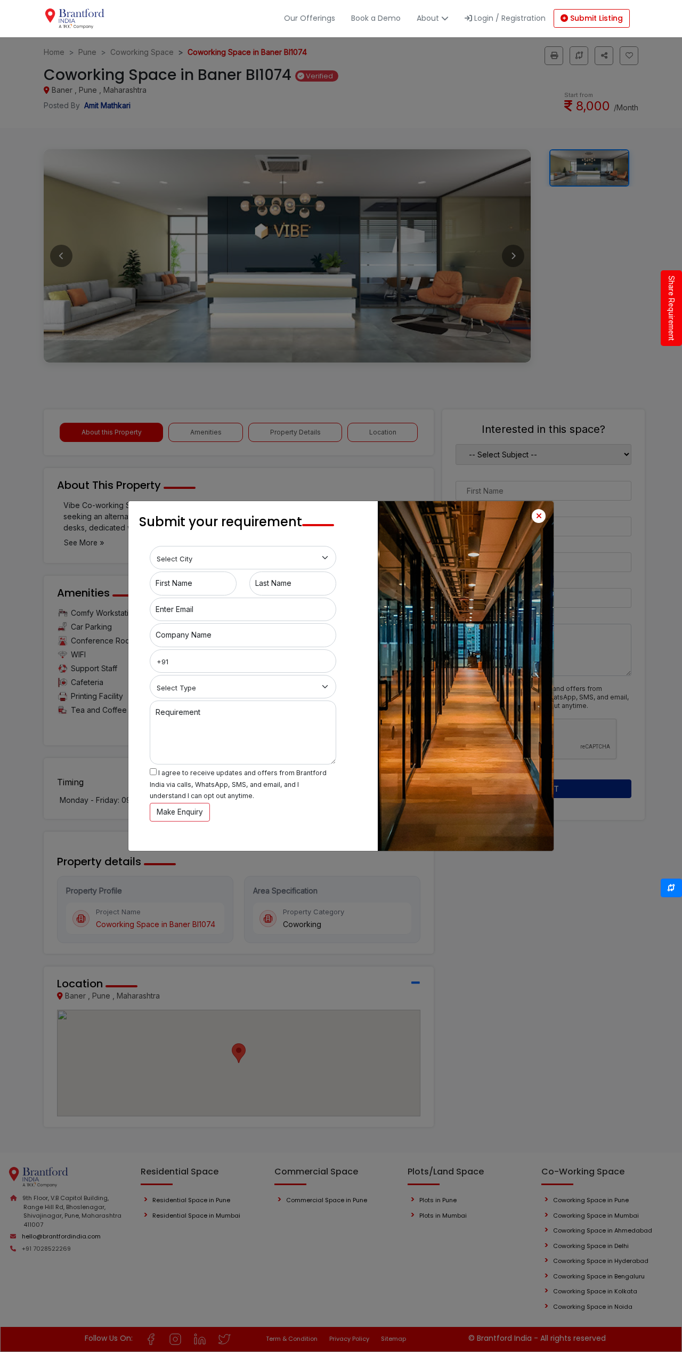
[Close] (539, 516)
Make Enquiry (180, 812)
